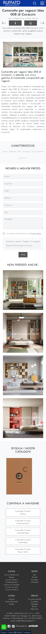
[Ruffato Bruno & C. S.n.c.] (10, 3)
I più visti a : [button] (23, 158)
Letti (34, 575)
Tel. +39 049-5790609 (33, 618)
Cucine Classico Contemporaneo (11, 580)
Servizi (34, 606)
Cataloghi (34, 604)
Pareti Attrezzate (11, 601)
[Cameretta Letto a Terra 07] (42, 23)
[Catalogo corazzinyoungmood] (19, 476)
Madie (11, 604)
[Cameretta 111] (3, 23)
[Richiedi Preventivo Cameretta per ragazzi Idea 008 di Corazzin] (15, 23)
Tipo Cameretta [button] (37, 151)
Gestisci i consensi (23, 632)
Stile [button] (19, 151)
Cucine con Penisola (11, 584)
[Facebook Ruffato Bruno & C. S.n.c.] (9, 626)
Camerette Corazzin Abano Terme (23, 550)
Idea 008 (35, 18)
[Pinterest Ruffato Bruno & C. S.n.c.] (13, 626)
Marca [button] (5, 151)
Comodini (34, 579)
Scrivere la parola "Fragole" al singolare (23, 241)
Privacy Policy (36, 233)
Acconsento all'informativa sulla (24, 233)
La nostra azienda (34, 599)
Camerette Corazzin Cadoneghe (23, 541)
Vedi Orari (34, 609)
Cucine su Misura (11, 589)
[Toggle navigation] (42, 3)
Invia (23, 254)
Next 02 (23, 376)
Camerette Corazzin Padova (23, 512)
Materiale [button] (12, 151)
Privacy (3, 632)
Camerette (28, 18)
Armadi (34, 577)
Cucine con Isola (11, 587)
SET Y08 (23, 291)
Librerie (11, 599)
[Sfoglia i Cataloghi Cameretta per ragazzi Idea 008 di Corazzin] (30, 23)
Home (10, 18)
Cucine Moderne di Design (11, 576)
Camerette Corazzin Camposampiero (23, 522)
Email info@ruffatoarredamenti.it (23, 621)
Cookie (10, 632)
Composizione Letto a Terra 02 (23, 419)
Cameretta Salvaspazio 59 (23, 334)
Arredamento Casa (18, 18)
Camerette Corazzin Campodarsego (23, 531)
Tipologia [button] (26, 151)
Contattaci (34, 601)
